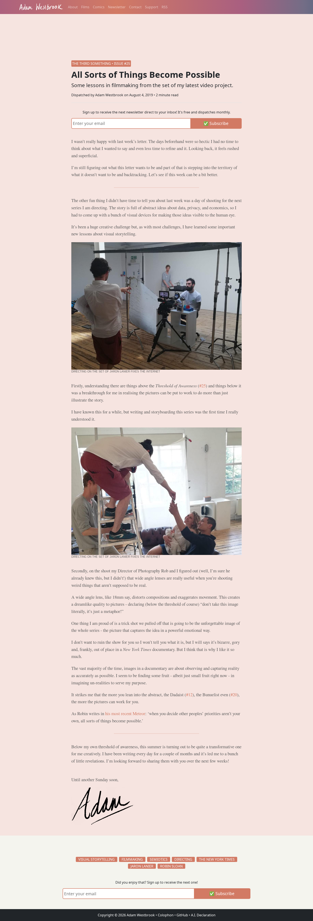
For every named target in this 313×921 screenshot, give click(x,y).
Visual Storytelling (96, 859)
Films (85, 7)
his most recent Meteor (125, 713)
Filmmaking (132, 859)
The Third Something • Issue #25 (101, 63)
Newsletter (117, 7)
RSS (165, 7)
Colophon (166, 915)
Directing (183, 859)
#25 (202, 386)
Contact (135, 7)
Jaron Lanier (142, 866)
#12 (189, 694)
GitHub (182, 915)
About (73, 7)
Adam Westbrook (140, 915)
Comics (99, 7)
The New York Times (217, 859)
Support (151, 7)
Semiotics (159, 859)
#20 (234, 694)
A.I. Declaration (203, 915)
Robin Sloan (171, 866)
